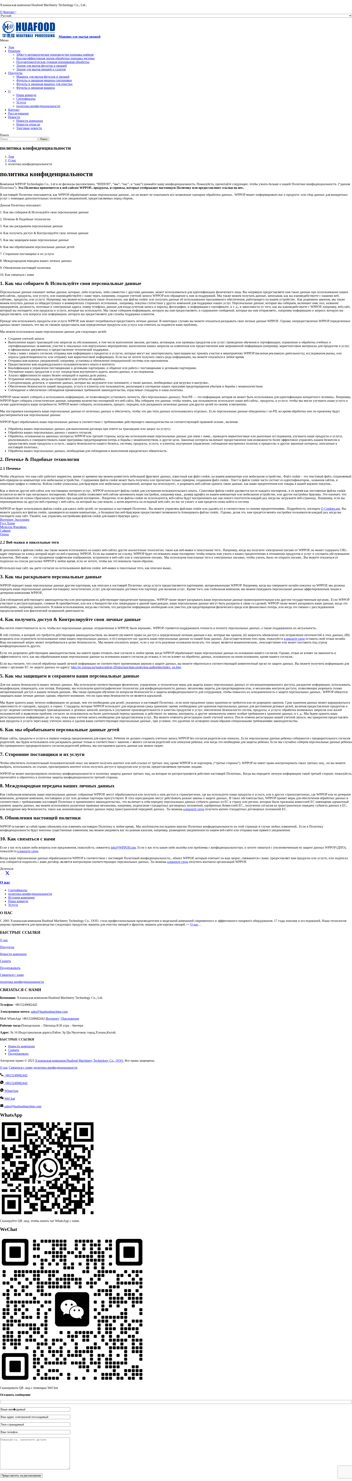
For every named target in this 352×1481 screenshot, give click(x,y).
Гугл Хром (7, 523)
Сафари (5, 530)
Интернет (52, 1018)
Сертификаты (17, 890)
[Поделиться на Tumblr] (22, 874)
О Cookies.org (330, 508)
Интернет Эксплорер (14, 519)
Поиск (43, 139)
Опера (4, 534)
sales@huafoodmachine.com (49, 1011)
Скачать (5, 961)
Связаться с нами (12, 975)
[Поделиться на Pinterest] (17, 874)
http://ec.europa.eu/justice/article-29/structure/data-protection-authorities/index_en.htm (126, 667)
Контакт (9, 12)
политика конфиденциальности (30, 894)
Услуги (13, 905)
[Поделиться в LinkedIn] (12, 874)
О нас (5, 882)
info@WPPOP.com (123, 847)
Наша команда (18, 901)
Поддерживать (10, 968)
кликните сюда (294, 638)
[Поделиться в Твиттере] (7, 874)
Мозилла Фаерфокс (13, 527)
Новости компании (13, 954)
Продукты (7, 947)
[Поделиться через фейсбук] (2, 874)
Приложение (70, 1018)
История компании (21, 897)
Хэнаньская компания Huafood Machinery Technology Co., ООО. (79, 1060)
